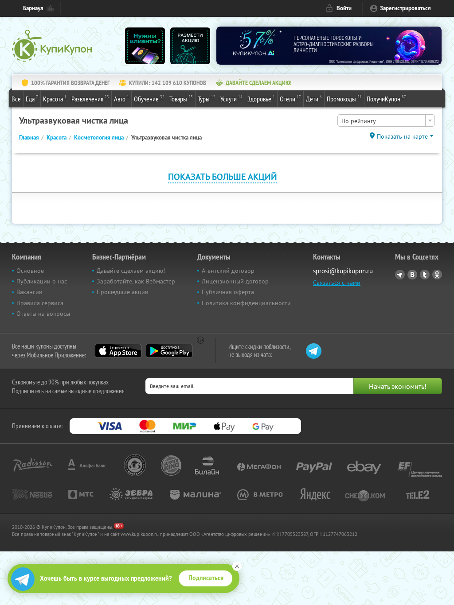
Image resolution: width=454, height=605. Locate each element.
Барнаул (33, 8)
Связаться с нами (336, 283)
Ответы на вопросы (43, 314)
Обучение (149, 98)
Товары (181, 98)
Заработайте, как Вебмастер (136, 281)
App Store (118, 351)
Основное (30, 271)
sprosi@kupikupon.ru (343, 271)
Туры (206, 98)
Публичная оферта (228, 292)
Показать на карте (402, 136)
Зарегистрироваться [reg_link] (405, 8)
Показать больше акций (222, 176)
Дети (314, 98)
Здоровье (261, 98)
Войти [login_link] (344, 8)
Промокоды (344, 98)
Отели (290, 98)
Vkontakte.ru (412, 274)
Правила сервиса (39, 303)
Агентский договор (228, 271)
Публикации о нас (41, 281)
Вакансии (29, 292)
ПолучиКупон (386, 98)
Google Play (169, 351)
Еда (32, 98)
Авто (121, 98)
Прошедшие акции (123, 292)
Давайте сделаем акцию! (131, 271)
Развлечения (90, 98)
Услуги (231, 98)
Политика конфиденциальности (246, 303)
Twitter (425, 274)
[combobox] (386, 120)
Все (16, 98)
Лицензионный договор (235, 281)
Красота (55, 98)
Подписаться (205, 578)
